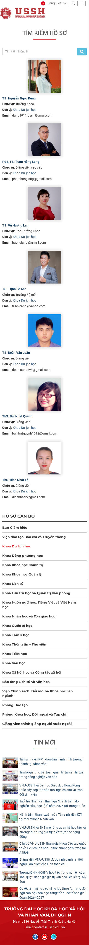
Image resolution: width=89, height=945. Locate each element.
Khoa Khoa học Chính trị (22, 565)
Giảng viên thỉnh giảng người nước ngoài (37, 724)
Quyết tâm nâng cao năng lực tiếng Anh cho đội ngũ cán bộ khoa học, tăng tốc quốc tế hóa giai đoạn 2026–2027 (52, 893)
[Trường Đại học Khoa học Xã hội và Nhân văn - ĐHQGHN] (5, 13)
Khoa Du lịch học (24, 110)
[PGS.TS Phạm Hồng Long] (44, 139)
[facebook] (35, 936)
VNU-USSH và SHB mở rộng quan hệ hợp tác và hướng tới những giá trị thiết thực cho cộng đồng (52, 832)
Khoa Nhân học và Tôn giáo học (28, 616)
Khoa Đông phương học (22, 556)
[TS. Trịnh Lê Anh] (44, 267)
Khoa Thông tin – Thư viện (24, 644)
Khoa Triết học (14, 654)
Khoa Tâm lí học (15, 635)
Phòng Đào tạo (15, 705)
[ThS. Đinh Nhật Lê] (44, 458)
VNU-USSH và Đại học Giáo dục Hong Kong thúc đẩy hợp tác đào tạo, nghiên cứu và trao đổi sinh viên (51, 790)
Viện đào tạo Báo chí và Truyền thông (34, 537)
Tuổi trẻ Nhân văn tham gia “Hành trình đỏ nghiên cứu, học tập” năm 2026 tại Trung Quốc (52, 803)
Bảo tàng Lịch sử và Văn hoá (26, 682)
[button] (51, 3)
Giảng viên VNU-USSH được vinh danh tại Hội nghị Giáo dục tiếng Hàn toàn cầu (51, 862)
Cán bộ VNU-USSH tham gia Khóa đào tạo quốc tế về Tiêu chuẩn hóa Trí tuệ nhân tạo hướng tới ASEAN (52, 848)
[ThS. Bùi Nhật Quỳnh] (44, 394)
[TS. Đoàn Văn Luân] (44, 330)
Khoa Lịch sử (13, 584)
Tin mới (44, 742)
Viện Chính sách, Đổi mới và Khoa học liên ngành (37, 693)
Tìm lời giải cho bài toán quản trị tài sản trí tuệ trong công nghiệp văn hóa (51, 775)
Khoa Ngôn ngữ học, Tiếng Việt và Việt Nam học (39, 604)
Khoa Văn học (13, 663)
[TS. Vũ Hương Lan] (44, 203)
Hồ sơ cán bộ (18, 516)
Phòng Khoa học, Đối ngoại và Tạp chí (34, 714)
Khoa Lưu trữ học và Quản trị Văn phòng (36, 593)
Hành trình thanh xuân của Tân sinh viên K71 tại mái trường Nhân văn (51, 817)
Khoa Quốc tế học (17, 626)
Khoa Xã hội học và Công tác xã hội (31, 672)
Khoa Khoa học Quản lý (22, 574)
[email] (53, 936)
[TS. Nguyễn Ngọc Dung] (44, 76)
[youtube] (44, 936)
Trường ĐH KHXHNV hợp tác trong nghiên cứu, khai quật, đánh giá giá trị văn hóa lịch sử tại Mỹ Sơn (52, 877)
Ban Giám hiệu (14, 528)
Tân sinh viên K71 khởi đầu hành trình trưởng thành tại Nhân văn (51, 762)
